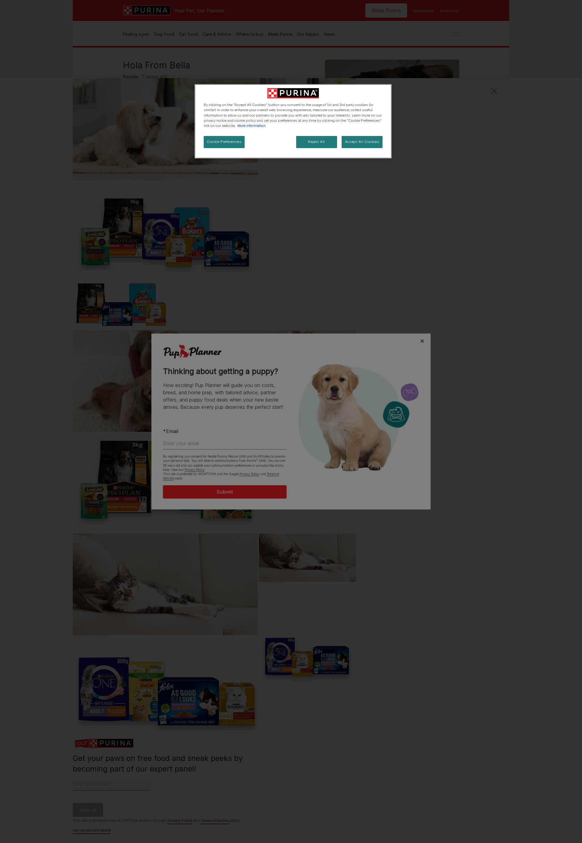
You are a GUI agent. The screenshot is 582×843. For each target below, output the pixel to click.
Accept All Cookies (362, 142)
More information (251, 126)
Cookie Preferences (224, 142)
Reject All (316, 142)
